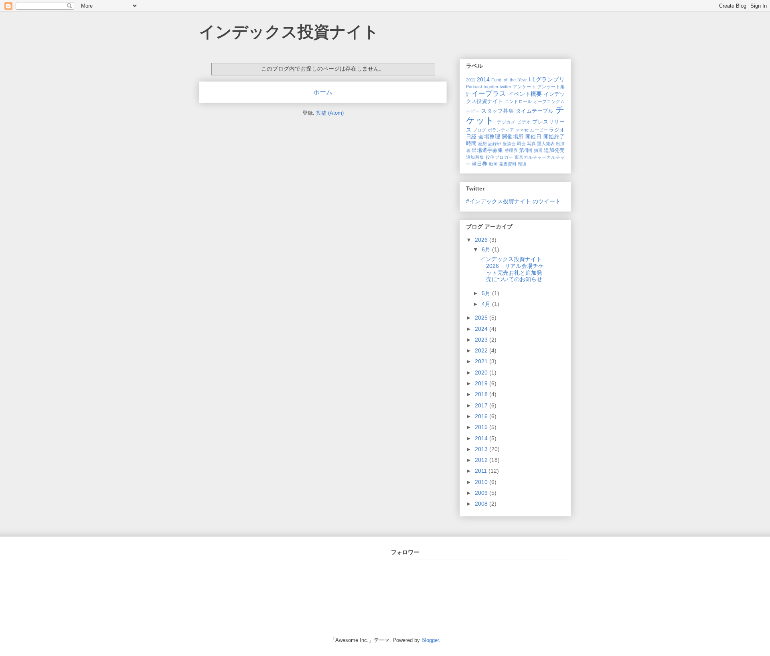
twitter (505, 86)
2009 (482, 493)
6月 (487, 249)
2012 (482, 460)
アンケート (524, 86)
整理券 (511, 150)
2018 (482, 394)
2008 (482, 503)
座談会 (509, 143)
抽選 (538, 150)
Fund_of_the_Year (509, 79)
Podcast (474, 86)
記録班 (494, 143)
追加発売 (554, 150)
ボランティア (501, 130)
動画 (493, 164)
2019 (482, 383)
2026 (482, 240)
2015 (482, 427)
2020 (482, 372)
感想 (482, 143)
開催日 (533, 137)
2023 (482, 339)
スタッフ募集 (497, 111)
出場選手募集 (487, 150)
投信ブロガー (499, 157)
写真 (531, 143)
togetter (491, 86)
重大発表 (546, 143)
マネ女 (522, 130)
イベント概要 (525, 94)
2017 (482, 405)
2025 (482, 317)
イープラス (489, 93)
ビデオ (524, 121)
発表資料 (508, 164)
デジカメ (506, 121)
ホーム (322, 92)
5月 (487, 293)
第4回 (525, 150)
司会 (521, 143)
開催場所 (513, 137)
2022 (482, 350)
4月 (487, 304)
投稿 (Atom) (330, 113)
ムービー (538, 130)
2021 (482, 361)
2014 (483, 79)
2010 (482, 482)
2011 (470, 79)
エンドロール (518, 101)
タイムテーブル (535, 111)
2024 (482, 329)
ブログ (479, 130)
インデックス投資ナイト (289, 31)
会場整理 (489, 137)
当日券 (479, 164)
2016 (482, 416)
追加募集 (475, 157)
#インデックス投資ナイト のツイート (513, 201)
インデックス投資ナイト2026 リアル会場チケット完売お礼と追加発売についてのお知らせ (512, 269)
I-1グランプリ (547, 79)
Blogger (430, 640)
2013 (482, 449)
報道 (522, 164)
